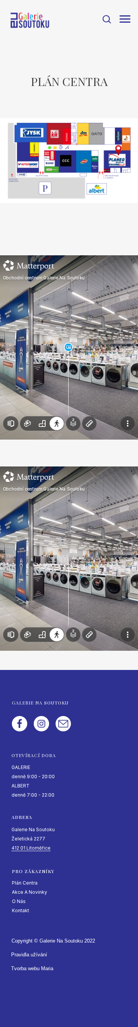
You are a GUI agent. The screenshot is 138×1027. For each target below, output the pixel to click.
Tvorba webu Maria (32, 968)
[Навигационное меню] (125, 19)
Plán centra (25, 883)
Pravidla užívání (29, 955)
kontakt (20, 910)
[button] (106, 18)
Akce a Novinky (29, 892)
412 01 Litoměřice (31, 848)
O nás (19, 901)
